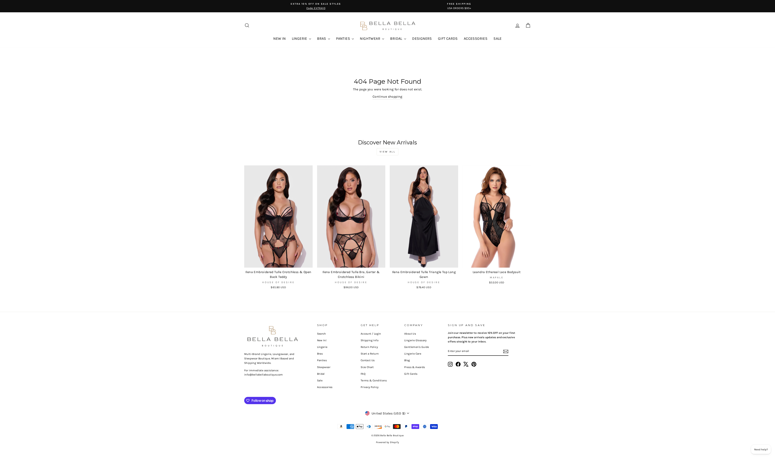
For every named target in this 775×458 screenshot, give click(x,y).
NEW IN (279, 38)
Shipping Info (369, 340)
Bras (320, 353)
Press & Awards (414, 367)
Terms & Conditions (374, 380)
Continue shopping (387, 96)
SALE (497, 38)
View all (388, 151)
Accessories (325, 387)
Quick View (278, 262)
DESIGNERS (422, 38)
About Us (410, 333)
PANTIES (343, 38)
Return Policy (369, 346)
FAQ (363, 373)
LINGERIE (300, 38)
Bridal (321, 373)
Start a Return (370, 353)
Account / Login (371, 333)
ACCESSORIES (475, 38)
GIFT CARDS (448, 38)
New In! (322, 340)
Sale (320, 380)
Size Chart (367, 367)
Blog (407, 360)
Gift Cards (410, 373)
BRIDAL (396, 38)
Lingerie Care (412, 353)
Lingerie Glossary (415, 340)
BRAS (322, 38)
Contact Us (368, 360)
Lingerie (322, 346)
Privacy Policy (370, 387)
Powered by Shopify (387, 442)
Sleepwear (324, 367)
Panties (322, 360)
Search (321, 333)
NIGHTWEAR (370, 38)
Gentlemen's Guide (416, 346)
